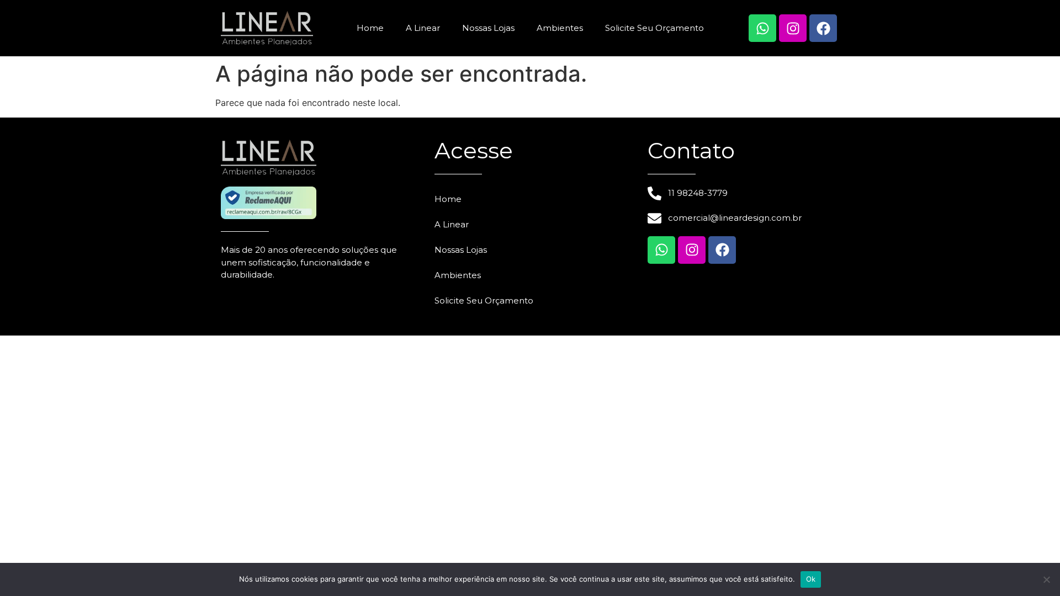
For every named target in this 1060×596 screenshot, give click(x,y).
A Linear (423, 28)
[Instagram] (793, 28)
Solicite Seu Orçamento (654, 28)
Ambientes (560, 28)
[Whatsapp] (762, 28)
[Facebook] (823, 28)
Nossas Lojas (488, 28)
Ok (811, 578)
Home (370, 28)
